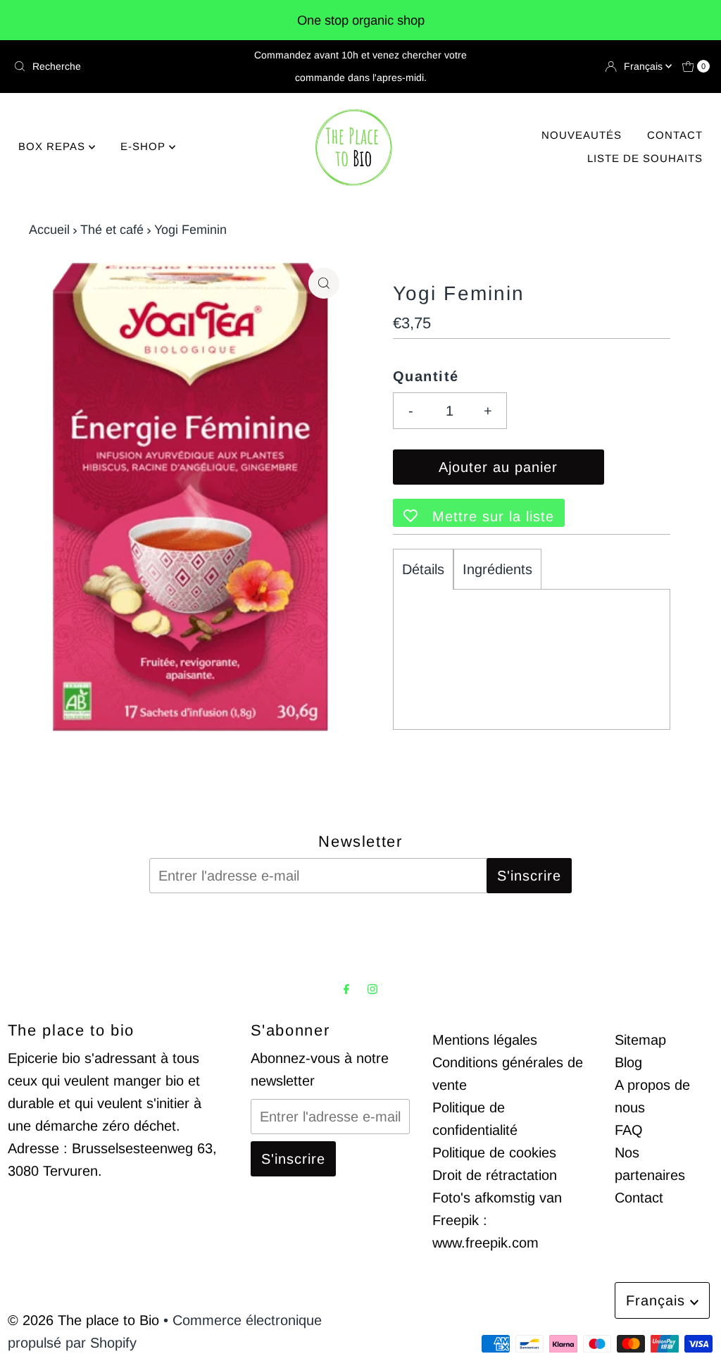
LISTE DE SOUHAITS (645, 158)
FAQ (629, 1130)
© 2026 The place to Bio (83, 1320)
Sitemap (640, 1040)
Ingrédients (497, 569)
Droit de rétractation (494, 1175)
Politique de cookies (494, 1152)
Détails (423, 569)
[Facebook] (346, 989)
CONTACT (675, 135)
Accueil (49, 230)
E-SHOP (144, 146)
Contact (639, 1197)
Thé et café (112, 230)
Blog (628, 1062)
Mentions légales (484, 1040)
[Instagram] (372, 989)
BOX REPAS (53, 146)
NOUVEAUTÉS (581, 135)
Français (644, 66)
